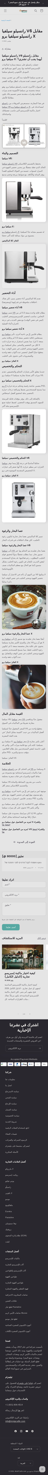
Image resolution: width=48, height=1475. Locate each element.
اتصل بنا (8, 1085)
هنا (19, 1410)
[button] (5, 11)
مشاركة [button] (8, 49)
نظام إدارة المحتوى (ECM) (16, 1235)
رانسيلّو (8, 1187)
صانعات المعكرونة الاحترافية (16, 1295)
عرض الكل (41, 938)
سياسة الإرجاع (11, 1104)
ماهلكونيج (9, 1205)
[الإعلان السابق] (5, 3)
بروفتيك (8, 1229)
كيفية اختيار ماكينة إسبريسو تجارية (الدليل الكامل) (20, 974)
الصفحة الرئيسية (5, 20)
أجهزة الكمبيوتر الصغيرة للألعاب (17, 1331)
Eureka (8, 1211)
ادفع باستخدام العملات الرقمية (17, 1128)
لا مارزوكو (9, 1169)
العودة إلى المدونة (26, 842)
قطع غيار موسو (11, 1319)
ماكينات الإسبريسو (12, 1258)
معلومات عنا (10, 1079)
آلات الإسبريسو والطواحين (15, 1271)
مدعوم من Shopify (33, 1471)
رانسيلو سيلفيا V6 (9, 164)
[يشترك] (40, 1048)
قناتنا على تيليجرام (25, 1383)
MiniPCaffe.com (20, 1471)
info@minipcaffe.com (15, 1421)
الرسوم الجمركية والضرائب (16, 1140)
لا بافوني (8, 1193)
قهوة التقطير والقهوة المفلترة (16, 1289)
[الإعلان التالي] (43, 3)
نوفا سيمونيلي (10, 1223)
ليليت (7, 1242)
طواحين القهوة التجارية (14, 1283)
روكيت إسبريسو (11, 1175)
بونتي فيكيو (9, 1181)
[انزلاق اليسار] (18, 1014)
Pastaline (9, 1217)
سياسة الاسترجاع (12, 1091)
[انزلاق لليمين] (30, 1014)
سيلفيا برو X (9, 639)
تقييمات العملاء (11, 1134)
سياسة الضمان (11, 1110)
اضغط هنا (6, 824)
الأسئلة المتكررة (11, 1152)
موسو (7, 1199)
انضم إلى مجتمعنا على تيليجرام (17, 1146)
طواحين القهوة (11, 1277)
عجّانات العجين (11, 1301)
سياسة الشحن (11, 1098)
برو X (4, 386)
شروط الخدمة (11, 1122)
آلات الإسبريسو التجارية (14, 1265)
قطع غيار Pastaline (13, 1307)
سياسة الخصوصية (12, 1116)
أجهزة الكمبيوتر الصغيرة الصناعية (18, 1325)
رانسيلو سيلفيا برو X (20, 107)
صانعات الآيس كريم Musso (16, 1313)
